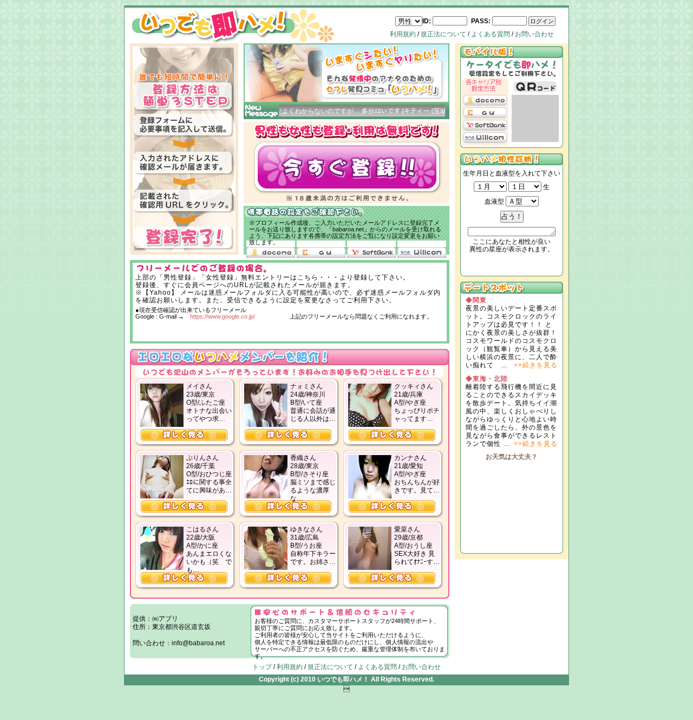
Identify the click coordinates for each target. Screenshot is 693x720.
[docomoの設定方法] (270, 252)
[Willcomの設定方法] (421, 252)
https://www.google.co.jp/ (222, 316)
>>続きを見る (536, 365)
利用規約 (403, 34)
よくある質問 (490, 34)
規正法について (443, 34)
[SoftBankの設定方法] (371, 252)
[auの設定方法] (321, 252)
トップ (262, 667)
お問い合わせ (534, 34)
